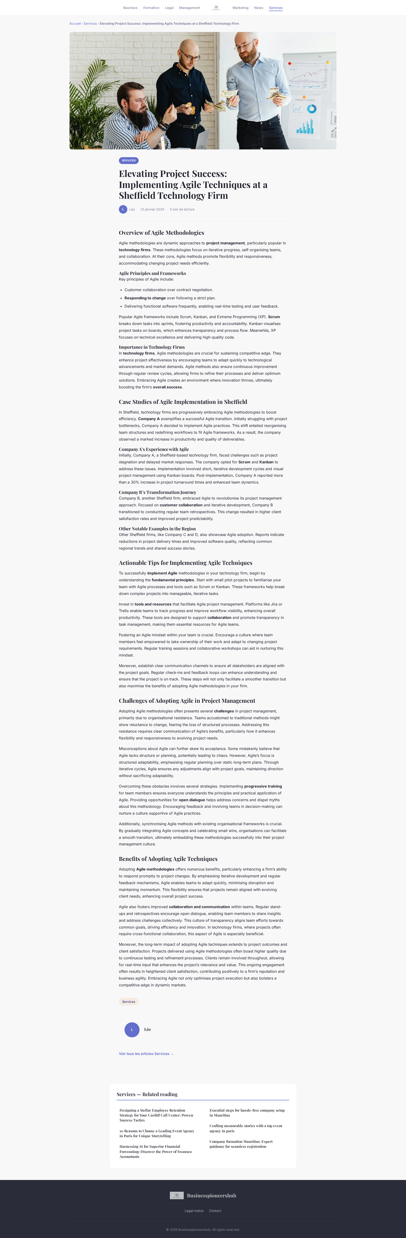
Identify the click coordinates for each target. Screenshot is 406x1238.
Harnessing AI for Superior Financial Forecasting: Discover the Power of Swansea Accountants (156, 1151)
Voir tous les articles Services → (146, 1053)
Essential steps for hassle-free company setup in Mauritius (247, 1112)
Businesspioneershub (211, 1195)
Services (276, 7)
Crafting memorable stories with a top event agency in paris (246, 1128)
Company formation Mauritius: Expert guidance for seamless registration (241, 1144)
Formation (151, 7)
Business (130, 7)
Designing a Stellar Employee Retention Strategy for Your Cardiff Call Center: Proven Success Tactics (156, 1115)
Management (189, 7)
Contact (215, 1211)
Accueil (75, 23)
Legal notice (194, 1211)
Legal (169, 7)
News (258, 7)
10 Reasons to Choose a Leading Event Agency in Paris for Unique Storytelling (157, 1133)
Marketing (241, 7)
